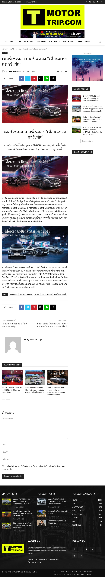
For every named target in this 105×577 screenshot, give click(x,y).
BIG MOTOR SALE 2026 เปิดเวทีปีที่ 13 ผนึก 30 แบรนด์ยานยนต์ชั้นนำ (12, 390)
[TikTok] (92, 549)
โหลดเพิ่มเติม (86, 141)
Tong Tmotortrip (14, 71)
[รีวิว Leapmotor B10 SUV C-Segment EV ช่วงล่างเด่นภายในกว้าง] (6, 525)
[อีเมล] (40, 78)
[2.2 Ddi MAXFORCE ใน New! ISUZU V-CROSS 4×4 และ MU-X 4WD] (6, 513)
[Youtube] (101, 2)
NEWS (12, 49)
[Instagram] (90, 2)
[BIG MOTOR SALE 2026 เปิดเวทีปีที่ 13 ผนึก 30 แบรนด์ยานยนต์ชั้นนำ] (12, 377)
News (37, 294)
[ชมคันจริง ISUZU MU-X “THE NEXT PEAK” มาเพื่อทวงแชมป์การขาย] (41, 501)
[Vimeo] (97, 2)
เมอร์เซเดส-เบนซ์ (60, 294)
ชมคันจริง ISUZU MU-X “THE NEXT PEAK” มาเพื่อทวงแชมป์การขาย (57, 501)
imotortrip (14, 294)
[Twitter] (94, 2)
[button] (100, 41)
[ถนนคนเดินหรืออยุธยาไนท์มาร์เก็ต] (41, 513)
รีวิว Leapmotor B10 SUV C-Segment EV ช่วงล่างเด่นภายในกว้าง (23, 525)
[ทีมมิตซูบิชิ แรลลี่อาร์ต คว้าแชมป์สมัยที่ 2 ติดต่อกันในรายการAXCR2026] (76, 119)
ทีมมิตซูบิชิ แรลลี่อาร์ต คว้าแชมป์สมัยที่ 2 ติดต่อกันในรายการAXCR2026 (92, 119)
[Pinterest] (34, 78)
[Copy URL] (53, 78)
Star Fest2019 (47, 294)
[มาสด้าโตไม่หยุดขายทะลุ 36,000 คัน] (41, 523)
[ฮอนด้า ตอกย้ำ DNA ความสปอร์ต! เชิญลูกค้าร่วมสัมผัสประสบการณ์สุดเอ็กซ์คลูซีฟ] (35, 377)
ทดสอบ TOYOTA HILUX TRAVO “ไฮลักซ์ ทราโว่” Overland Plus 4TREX (21, 501)
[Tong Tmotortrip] (3, 71)
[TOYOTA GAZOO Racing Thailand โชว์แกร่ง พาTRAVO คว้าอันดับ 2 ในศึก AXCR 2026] (76, 129)
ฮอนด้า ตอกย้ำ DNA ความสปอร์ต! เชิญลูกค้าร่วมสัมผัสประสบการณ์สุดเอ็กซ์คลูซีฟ (34, 390)
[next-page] (8, 401)
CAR (49, 384)
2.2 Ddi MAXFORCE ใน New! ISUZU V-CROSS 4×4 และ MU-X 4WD (22, 513)
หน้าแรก (5, 49)
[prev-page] (3, 401)
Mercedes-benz (26, 294)
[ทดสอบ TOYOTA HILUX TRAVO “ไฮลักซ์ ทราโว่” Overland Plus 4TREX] (6, 501)
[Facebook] (86, 2)
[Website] (74, 555)
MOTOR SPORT (30, 384)
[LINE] (46, 78)
